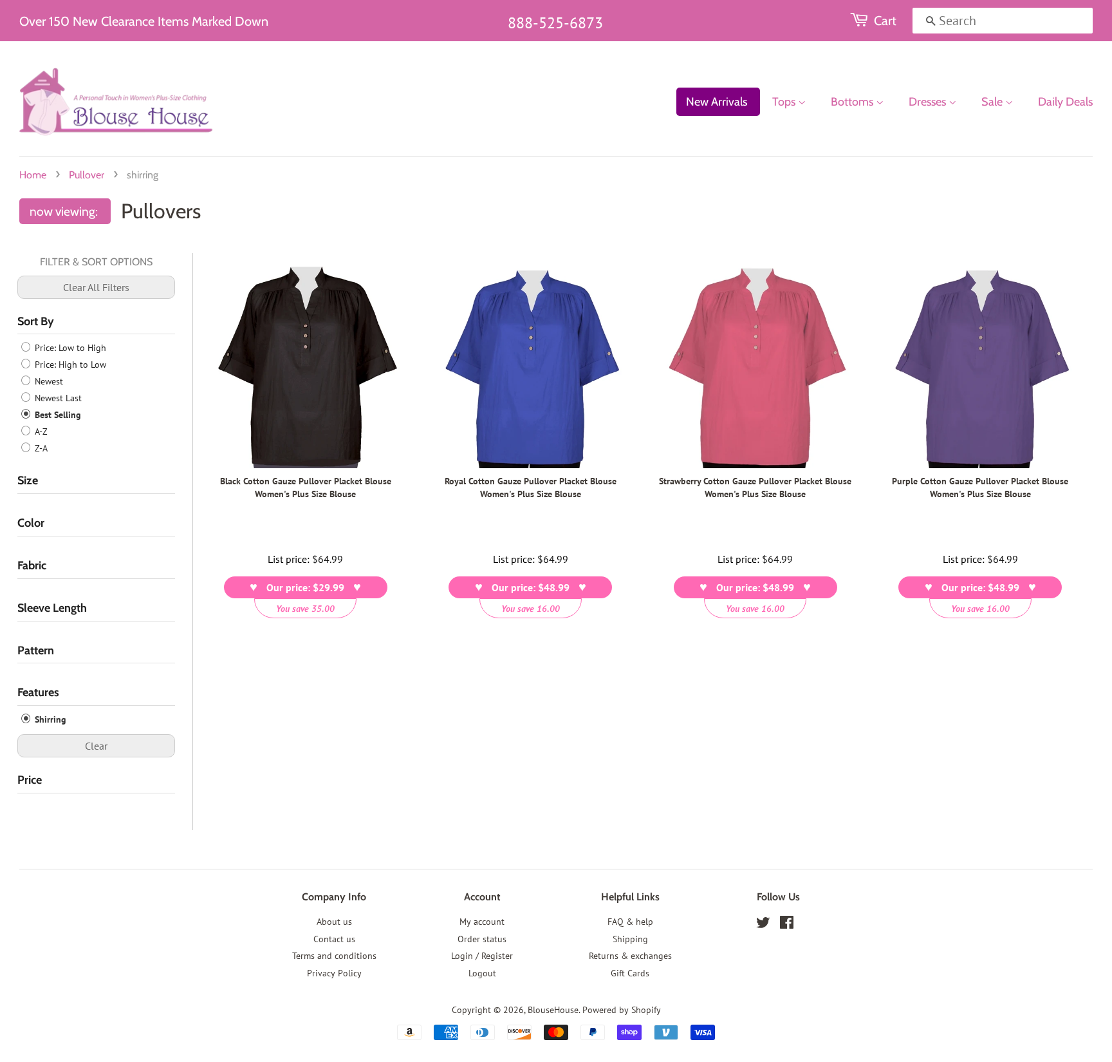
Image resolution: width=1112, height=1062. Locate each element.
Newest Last (57, 398)
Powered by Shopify (621, 1010)
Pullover (86, 175)
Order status (482, 939)
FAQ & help (630, 921)
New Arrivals (716, 102)
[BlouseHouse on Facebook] (786, 925)
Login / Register (482, 956)
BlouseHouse (553, 1010)
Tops (785, 102)
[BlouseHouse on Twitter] (763, 925)
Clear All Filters (96, 287)
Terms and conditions (334, 956)
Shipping (630, 939)
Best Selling (56, 415)
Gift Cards (630, 973)
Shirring (49, 719)
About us (334, 921)
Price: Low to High (69, 348)
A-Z (40, 431)
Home (32, 175)
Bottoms (853, 102)
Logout (482, 973)
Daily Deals (1065, 102)
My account (482, 921)
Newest (47, 381)
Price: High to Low (69, 364)
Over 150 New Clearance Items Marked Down (143, 21)
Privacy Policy (334, 973)
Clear (96, 745)
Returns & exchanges (630, 956)
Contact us (334, 939)
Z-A (40, 448)
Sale (993, 102)
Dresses (929, 102)
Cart (885, 20)
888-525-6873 (555, 23)
